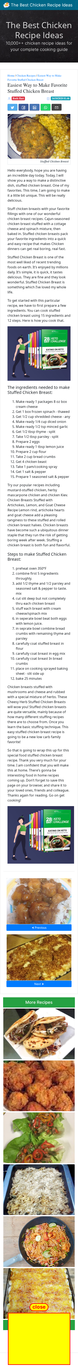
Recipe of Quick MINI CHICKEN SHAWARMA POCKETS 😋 (30, 1032)
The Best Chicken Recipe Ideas (41, 5)
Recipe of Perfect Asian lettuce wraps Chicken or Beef (36, 1136)
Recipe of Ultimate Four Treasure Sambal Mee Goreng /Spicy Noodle (38, 1240)
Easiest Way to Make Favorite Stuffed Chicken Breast (34, 78)
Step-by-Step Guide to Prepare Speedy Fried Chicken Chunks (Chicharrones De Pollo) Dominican (37, 1084)
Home (10, 75)
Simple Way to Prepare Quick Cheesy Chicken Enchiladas (35, 1292)
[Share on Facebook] (23, 107)
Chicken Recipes (26, 75)
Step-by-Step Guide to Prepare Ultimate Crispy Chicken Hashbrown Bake (39, 956)
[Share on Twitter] (12, 107)
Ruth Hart (18, 98)
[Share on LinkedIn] (35, 107)
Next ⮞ (39, 984)
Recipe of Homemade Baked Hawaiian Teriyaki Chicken (39, 900)
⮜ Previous (39, 927)
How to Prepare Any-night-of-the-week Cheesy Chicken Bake (37, 1188)
